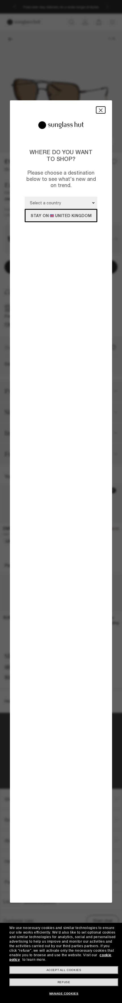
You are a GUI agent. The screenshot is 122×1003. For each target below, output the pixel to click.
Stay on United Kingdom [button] (61, 215)
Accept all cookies (64, 970)
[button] (100, 110)
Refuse (64, 982)
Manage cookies (63, 993)
